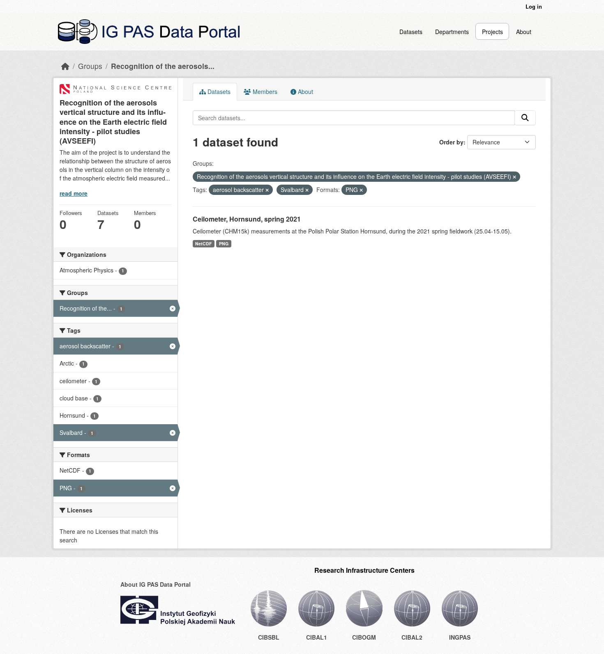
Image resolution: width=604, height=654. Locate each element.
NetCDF (203, 243)
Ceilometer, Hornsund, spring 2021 (247, 219)
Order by (451, 142)
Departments (452, 31)
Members (264, 91)
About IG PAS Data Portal (155, 584)
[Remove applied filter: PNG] (361, 190)
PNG (223, 243)
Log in (534, 6)
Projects (492, 31)
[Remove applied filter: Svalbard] (307, 190)
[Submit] (525, 117)
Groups (90, 66)
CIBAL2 (411, 637)
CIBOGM (364, 637)
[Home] (65, 66)
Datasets (410, 31)
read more (74, 193)
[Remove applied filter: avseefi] (514, 177)
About (523, 31)
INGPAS (459, 637)
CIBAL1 (316, 637)
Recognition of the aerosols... (162, 66)
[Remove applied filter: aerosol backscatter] (267, 190)
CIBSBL (268, 637)
